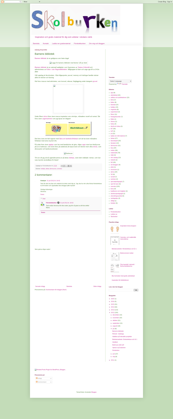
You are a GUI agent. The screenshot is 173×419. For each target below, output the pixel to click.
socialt (113, 177)
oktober (115, 320)
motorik (113, 160)
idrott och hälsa (115, 126)
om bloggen (114, 165)
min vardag (114, 157)
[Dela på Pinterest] (71, 166)
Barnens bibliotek (40, 58)
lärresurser (53, 168)
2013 (113, 310)
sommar (113, 179)
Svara (42, 194)
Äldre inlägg (97, 286)
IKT (112, 129)
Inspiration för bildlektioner (120, 280)
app (112, 93)
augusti (115, 326)
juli (114, 329)
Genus (113, 121)
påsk (112, 167)
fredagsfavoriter (116, 117)
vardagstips (114, 198)
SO (112, 174)
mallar (113, 150)
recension (114, 169)
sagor (84, 144)
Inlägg (39, 378)
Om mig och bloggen (97, 43)
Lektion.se (114, 214)
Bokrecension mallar (126, 253)
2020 (113, 299)
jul (111, 133)
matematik (114, 153)
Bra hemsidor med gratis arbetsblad (123, 276)
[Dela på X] (66, 166)
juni (114, 354)
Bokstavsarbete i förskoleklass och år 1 (124, 249)
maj (114, 356)
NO (112, 162)
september (116, 323)
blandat (113, 105)
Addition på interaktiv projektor (122, 336)
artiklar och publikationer (118, 97)
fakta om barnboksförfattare (68, 139)
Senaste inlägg (40, 286)
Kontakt (46, 43)
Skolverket (114, 216)
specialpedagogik (116, 181)
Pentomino (115, 350)
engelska (114, 109)
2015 (113, 304)
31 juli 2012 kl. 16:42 (53, 180)
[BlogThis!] (64, 166)
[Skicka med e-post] (62, 166)
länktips (71, 158)
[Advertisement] (68, 268)
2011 (113, 360)
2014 (113, 307)
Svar (43, 198)
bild (112, 100)
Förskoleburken (80, 43)
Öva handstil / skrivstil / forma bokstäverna (127, 265)
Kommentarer (41, 382)
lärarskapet (114, 141)
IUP (112, 131)
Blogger (93, 392)
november (116, 318)
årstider (113, 203)
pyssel (95, 81)
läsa (112, 148)
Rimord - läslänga (118, 334)
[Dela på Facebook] (68, 166)
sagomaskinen (47, 119)
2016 (113, 301)
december (116, 315)
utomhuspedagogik (117, 193)
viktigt (112, 201)
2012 (113, 312)
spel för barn (115, 184)
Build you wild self (118, 345)
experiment (114, 112)
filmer (112, 114)
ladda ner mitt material (118, 136)
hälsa (112, 124)
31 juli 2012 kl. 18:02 (66, 203)
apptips (51, 144)
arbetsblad (114, 95)
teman (95, 147)
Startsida (36, 43)
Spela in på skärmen (119, 347)
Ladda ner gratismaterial (61, 43)
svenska (59, 168)
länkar (47, 168)
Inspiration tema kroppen (128, 226)
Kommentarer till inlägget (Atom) (56, 290)
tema (112, 189)
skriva (45, 116)
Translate (125, 84)
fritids (112, 119)
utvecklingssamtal (116, 196)
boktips (43, 168)
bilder (112, 102)
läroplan (113, 143)
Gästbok (115, 342)
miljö (112, 155)
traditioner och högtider (118, 191)
